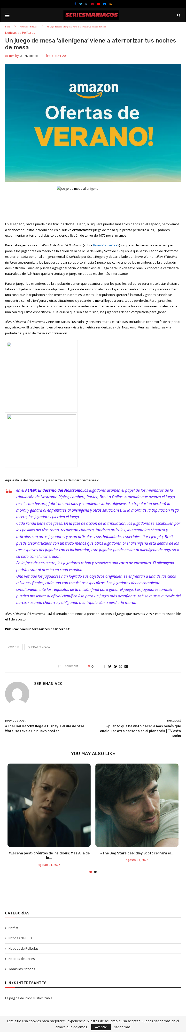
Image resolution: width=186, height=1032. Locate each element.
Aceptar (101, 1027)
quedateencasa (39, 647)
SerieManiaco (28, 56)
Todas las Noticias (21, 969)
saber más (122, 1027)
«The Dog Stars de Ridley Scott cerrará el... (137, 853)
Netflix (13, 928)
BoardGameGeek (106, 245)
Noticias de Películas (29, 27)
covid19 (13, 647)
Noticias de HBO (20, 938)
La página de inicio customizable (29, 998)
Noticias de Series (21, 958)
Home (7, 27)
